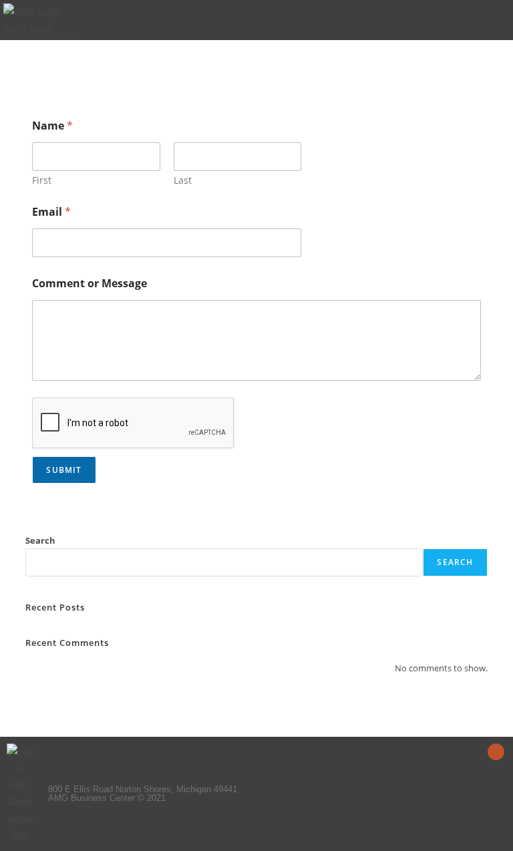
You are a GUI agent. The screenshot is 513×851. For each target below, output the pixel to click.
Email (51, 212)
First (41, 180)
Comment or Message (89, 283)
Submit (63, 470)
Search (40, 540)
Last (183, 180)
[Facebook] (496, 751)
